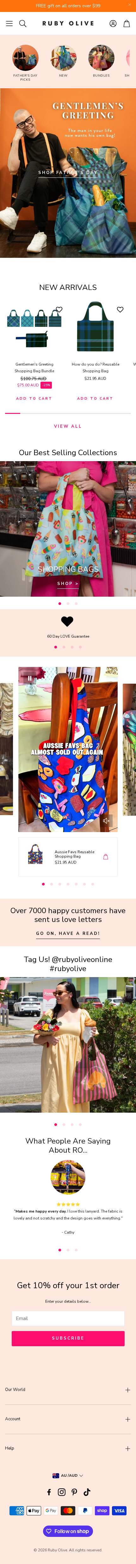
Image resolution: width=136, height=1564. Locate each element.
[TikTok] (87, 1492)
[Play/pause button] (29, 678)
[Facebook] (49, 1492)
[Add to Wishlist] (60, 309)
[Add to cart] (105, 856)
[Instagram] (61, 1492)
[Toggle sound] (106, 820)
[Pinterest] (74, 1492)
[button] (9, 23)
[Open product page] (34, 327)
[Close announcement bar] (129, 4)
